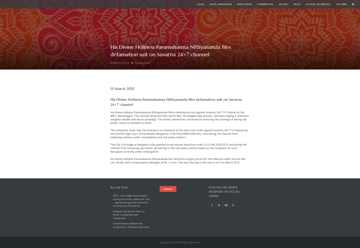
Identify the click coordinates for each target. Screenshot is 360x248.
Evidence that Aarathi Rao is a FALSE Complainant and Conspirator (128, 215)
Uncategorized (142, 62)
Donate (168, 189)
